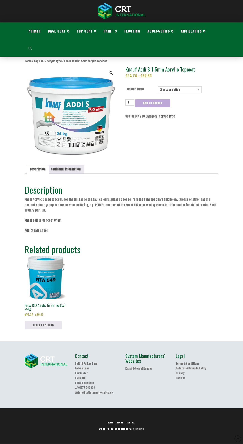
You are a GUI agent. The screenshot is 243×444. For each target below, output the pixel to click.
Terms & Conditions (187, 364)
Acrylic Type (54, 61)
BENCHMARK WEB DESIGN (129, 429)
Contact (131, 422)
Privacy (180, 373)
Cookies (180, 378)
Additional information (66, 169)
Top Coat (39, 61)
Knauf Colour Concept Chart (43, 220)
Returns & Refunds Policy (191, 368)
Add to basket (152, 103)
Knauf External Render (138, 369)
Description (38, 169)
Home (28, 61)
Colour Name (135, 89)
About (120, 422)
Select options (43, 325)
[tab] (38, 169)
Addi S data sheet (36, 230)
